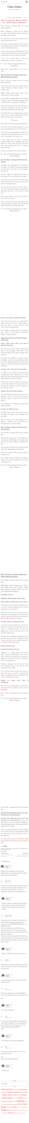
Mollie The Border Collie (8, 1104)
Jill (6, 988)
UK (7, 1113)
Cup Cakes (22, 1092)
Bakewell (17, 1089)
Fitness (14, 1098)
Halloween (5, 1101)
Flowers (16, 1098)
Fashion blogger (9, 848)
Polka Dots (19, 1107)
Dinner (26, 1092)
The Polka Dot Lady (7, 849)
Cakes (5, 1092)
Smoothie (15, 1110)
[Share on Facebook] (4, 846)
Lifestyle (14, 17)
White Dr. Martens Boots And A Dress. (11, 618)
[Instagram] (1, 1)
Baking (21, 1089)
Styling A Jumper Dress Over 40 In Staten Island (22, 855)
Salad (12, 1110)
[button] (27, 1)
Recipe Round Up (24, 1107)
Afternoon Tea (7, 1089)
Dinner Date (6, 1095)
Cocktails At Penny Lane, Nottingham (7, 855)
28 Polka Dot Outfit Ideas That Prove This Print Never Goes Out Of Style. (14, 841)
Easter (20, 1095)
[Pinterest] (3, 1)
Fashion (3, 848)
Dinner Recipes (15, 1095)
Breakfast (25, 1089)
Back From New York (13, 677)
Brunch (2, 1092)
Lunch (3, 1104)
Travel (4, 1113)
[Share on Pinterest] (6, 846)
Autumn (14, 1089)
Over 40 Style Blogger (21, 848)
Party (15, 1107)
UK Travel (11, 1113)
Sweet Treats (19, 1110)
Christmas (10, 1092)
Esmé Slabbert (8, 915)
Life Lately (14, 1101)
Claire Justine (15, 6)
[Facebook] (6, 1)
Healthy (10, 1101)
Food (20, 1097)
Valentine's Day (17, 1113)
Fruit (23, 1098)
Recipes (4, 1109)
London (26, 1101)
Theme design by (14, 1121)
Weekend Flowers (23, 1113)
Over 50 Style (10, 1107)
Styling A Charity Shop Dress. (11, 642)
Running (9, 1110)
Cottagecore (16, 1092)
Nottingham (4, 851)
